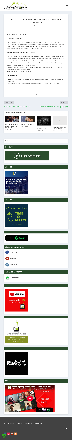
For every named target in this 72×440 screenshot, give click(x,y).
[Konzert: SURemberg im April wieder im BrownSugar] (12, 119)
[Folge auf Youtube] (12, 434)
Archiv (36, 26)
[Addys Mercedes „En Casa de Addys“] (60, 120)
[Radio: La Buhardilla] (28, 119)
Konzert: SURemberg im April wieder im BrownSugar (12, 126)
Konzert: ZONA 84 (42, 128)
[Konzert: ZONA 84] (44, 121)
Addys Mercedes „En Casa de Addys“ (59, 128)
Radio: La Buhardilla (27, 124)
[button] (4, 436)
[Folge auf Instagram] (8, 434)
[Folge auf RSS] (15, 434)
